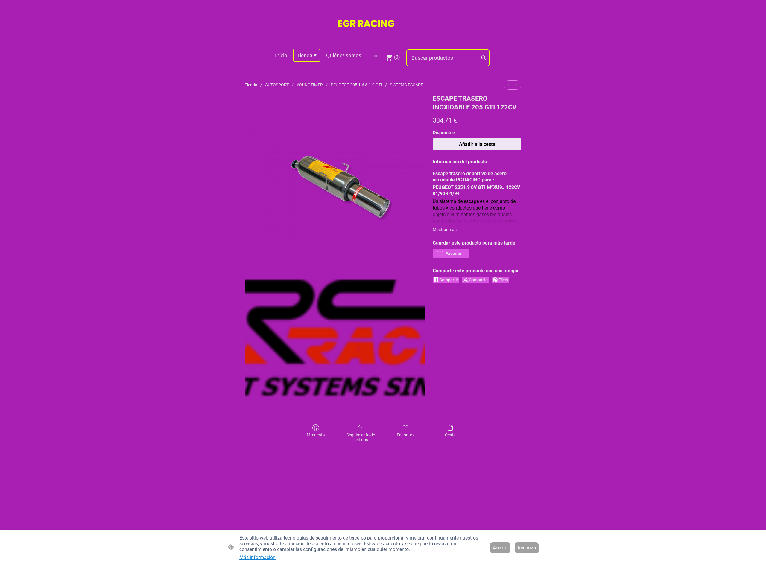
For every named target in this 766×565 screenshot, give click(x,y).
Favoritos (405, 435)
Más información (257, 557)
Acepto (500, 548)
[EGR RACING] (383, 36)
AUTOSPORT (277, 85)
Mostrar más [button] (445, 229)
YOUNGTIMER (310, 85)
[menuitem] (508, 85)
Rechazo (527, 548)
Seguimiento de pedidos (360, 437)
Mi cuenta (316, 435)
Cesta (450, 435)
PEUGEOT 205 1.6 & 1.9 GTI (356, 85)
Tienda (251, 85)
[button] (451, 253)
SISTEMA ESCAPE (406, 85)
